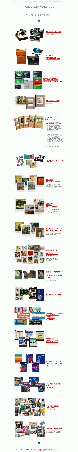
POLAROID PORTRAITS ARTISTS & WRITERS (54, 229)
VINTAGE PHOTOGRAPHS (44, 1)
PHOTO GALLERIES (53, 1)
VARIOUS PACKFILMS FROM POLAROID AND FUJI (54, 363)
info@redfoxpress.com (42, 10)
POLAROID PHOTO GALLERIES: (53, 180)
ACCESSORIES (22, 1)
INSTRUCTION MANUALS (62, 1)
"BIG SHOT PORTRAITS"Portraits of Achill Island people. (54, 274)
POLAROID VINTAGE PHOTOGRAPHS (53, 206)
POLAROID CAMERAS (53, 32)
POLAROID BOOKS (52, 101)
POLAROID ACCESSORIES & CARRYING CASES (53, 57)
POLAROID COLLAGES (54, 428)
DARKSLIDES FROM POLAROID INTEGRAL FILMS (52, 340)
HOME (12, 1)
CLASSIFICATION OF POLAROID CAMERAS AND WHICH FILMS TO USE (52, 79)
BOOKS (26, 1)
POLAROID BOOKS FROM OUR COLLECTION (52, 407)
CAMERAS (16, 1)
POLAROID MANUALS (53, 294)
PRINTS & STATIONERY (33, 1)
